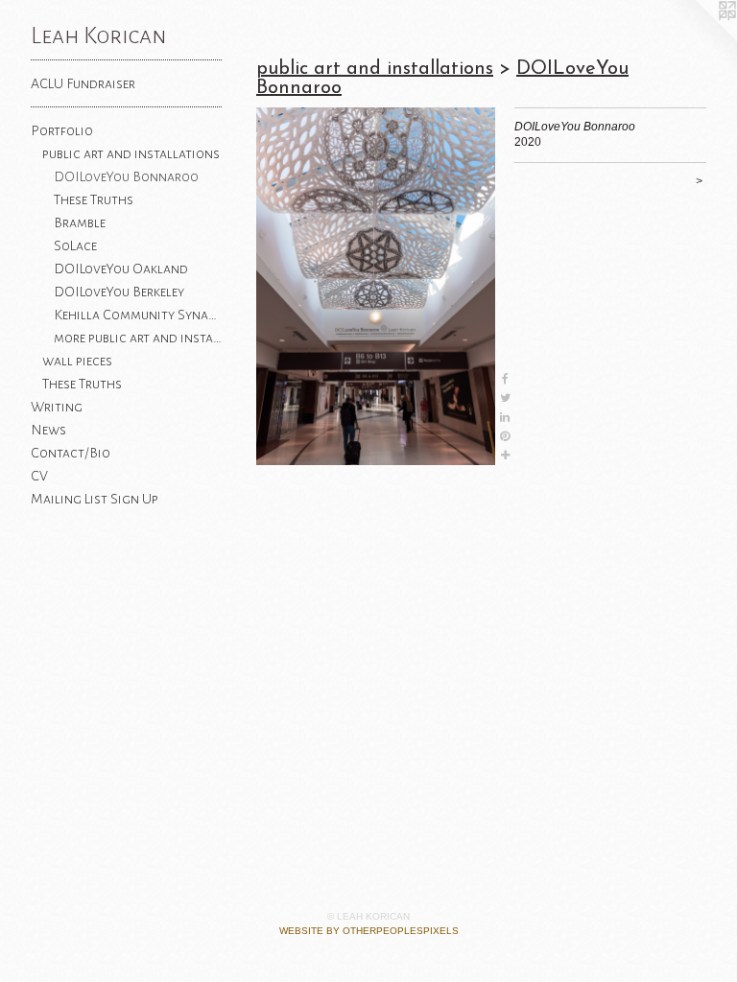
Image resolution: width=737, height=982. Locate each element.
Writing (57, 406)
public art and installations (131, 153)
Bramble (80, 222)
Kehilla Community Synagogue (138, 314)
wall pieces (77, 360)
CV (39, 475)
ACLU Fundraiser (83, 83)
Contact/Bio (70, 452)
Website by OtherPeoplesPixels (369, 930)
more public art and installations (138, 337)
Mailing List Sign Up (94, 498)
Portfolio (62, 130)
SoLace (75, 245)
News (48, 429)
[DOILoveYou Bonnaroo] (375, 286)
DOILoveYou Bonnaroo (126, 176)
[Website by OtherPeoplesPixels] (698, 38)
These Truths (93, 199)
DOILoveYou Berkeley (119, 291)
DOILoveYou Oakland (121, 268)
